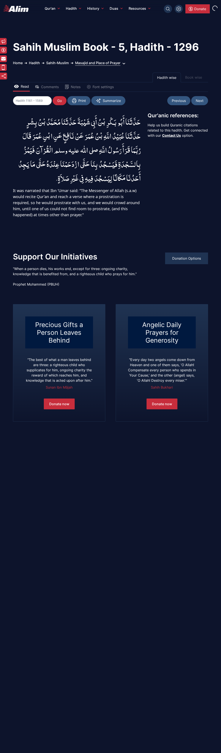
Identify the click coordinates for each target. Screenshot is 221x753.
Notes (76, 87)
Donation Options (186, 258)
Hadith (71, 8)
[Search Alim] (168, 9)
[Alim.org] (17, 8)
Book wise (193, 77)
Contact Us (171, 135)
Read (25, 86)
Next (200, 100)
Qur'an (50, 8)
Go (59, 100)
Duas (114, 8)
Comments (50, 87)
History (93, 8)
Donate (200, 9)
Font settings (103, 87)
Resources (137, 8)
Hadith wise (166, 77)
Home (18, 63)
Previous (179, 100)
